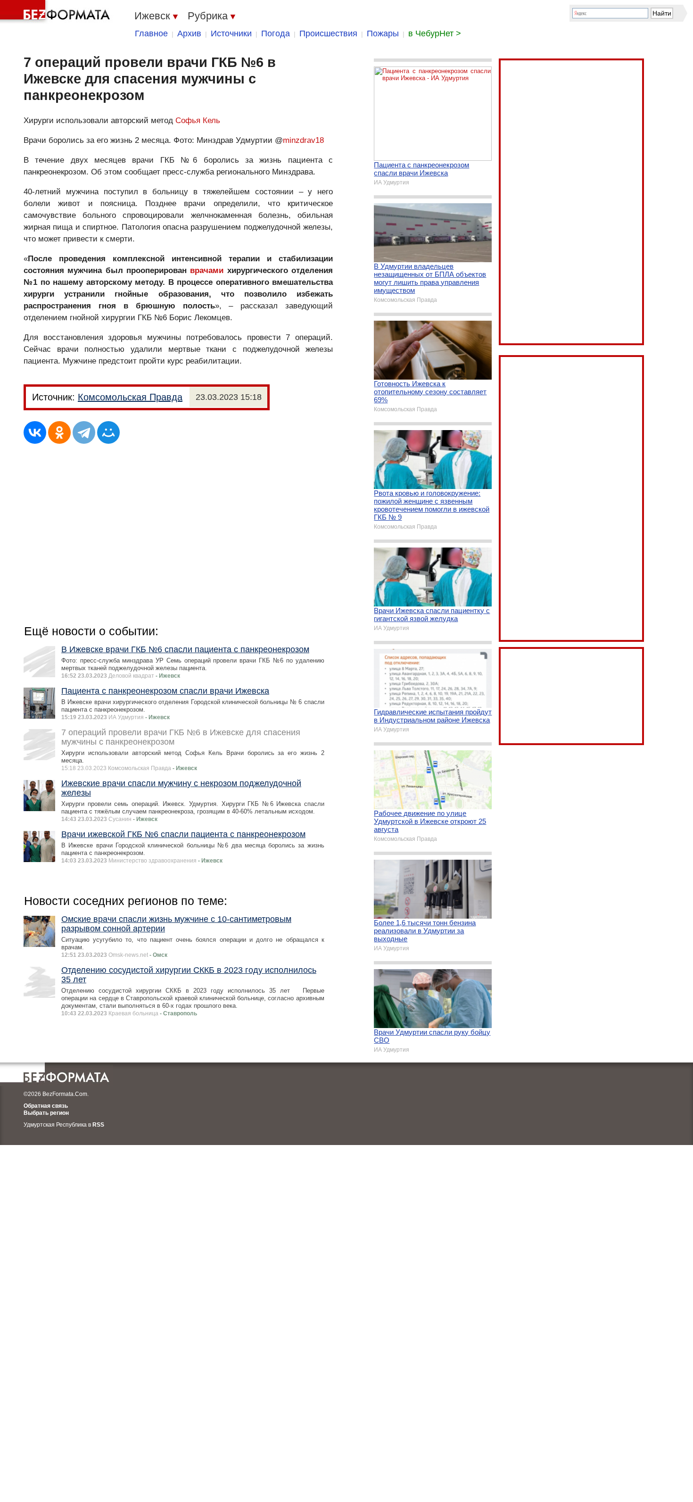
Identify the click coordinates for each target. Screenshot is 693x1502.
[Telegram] (84, 432)
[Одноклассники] (59, 432)
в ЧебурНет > (434, 33)
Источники (231, 33)
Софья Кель (197, 120)
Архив (189, 33)
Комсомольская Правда (130, 397)
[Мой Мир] (108, 432)
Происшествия (328, 33)
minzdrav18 (303, 140)
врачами (206, 270)
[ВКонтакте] (35, 432)
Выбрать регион (46, 1113)
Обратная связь (46, 1106)
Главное (151, 33)
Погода (275, 33)
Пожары (383, 33)
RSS (98, 1124)
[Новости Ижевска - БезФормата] (56, 12)
